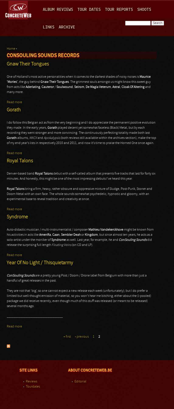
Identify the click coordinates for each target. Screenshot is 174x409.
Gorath (14, 110)
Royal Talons (20, 161)
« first (67, 336)
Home (11, 49)
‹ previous (82, 336)
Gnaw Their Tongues (28, 64)
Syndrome (17, 217)
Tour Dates (89, 9)
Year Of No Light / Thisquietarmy (40, 262)
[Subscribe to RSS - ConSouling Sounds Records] (8, 347)
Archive (67, 27)
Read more (14, 102)
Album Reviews (58, 9)
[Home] (19, 9)
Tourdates (33, 386)
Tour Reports (119, 9)
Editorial (80, 381)
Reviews (31, 381)
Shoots (144, 9)
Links (49, 27)
